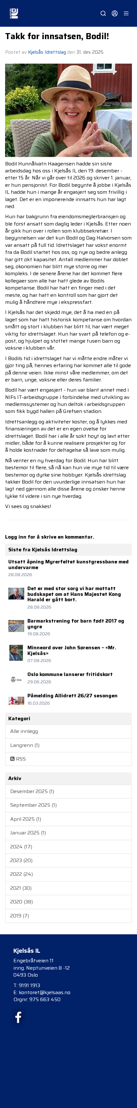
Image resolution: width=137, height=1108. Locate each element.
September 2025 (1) (33, 805)
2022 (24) (21, 874)
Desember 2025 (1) (32, 791)
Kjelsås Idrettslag (47, 52)
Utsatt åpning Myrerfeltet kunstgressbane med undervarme (68, 564)
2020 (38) (21, 902)
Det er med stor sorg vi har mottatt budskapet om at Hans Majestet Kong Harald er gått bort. (74, 593)
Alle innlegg (24, 731)
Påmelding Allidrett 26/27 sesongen (72, 696)
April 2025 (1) (25, 819)
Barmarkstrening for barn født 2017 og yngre (75, 624)
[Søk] (103, 13)
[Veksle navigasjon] (126, 13)
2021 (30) (21, 888)
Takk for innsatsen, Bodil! (57, 36)
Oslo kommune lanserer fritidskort (70, 674)
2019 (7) (19, 916)
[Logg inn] (114, 13)
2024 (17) (21, 847)
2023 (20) (21, 860)
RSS (20, 759)
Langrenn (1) (25, 745)
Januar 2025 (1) (28, 833)
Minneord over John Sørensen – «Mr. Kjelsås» (71, 650)
